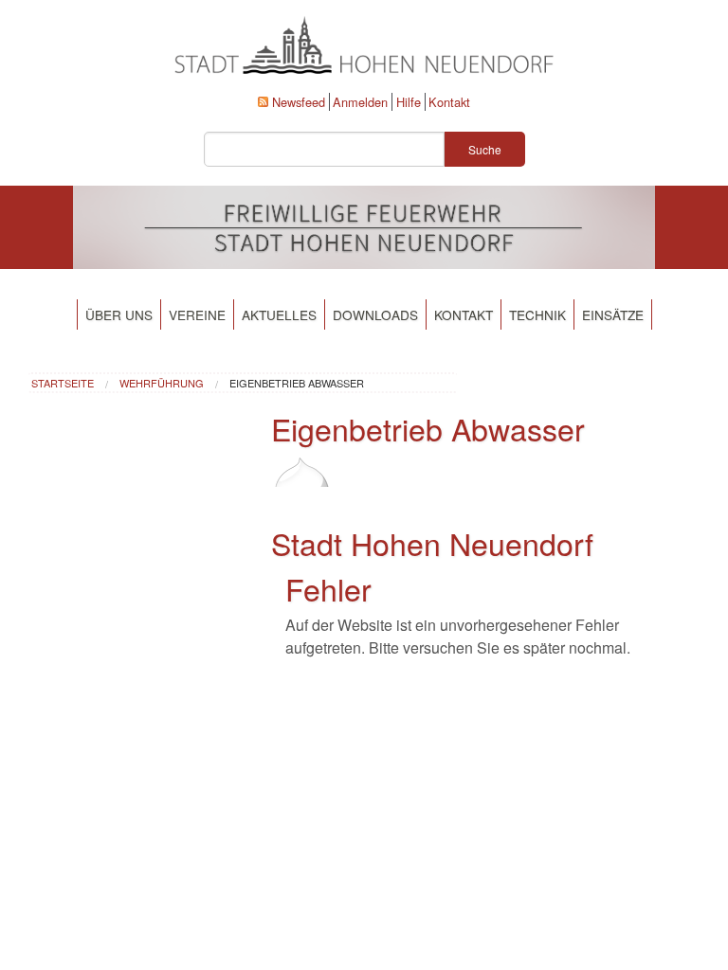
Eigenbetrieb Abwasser (296, 382)
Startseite (62, 382)
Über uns (119, 314)
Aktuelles (279, 314)
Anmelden (360, 102)
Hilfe (408, 102)
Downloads (375, 314)
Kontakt (449, 102)
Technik (537, 314)
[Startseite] (302, 485)
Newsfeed (298, 102)
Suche (484, 149)
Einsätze (613, 314)
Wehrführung (161, 382)
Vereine (197, 314)
